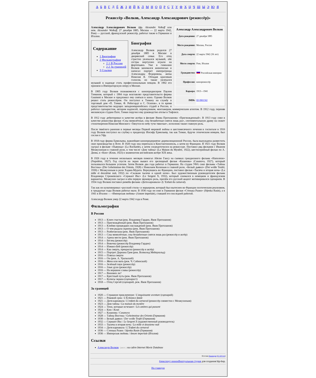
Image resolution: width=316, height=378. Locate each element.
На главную (158, 368)
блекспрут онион (168, 361)
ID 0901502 (202, 100)
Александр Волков (108, 347)
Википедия (212, 356)
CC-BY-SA (221, 356)
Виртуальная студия (189, 361)
